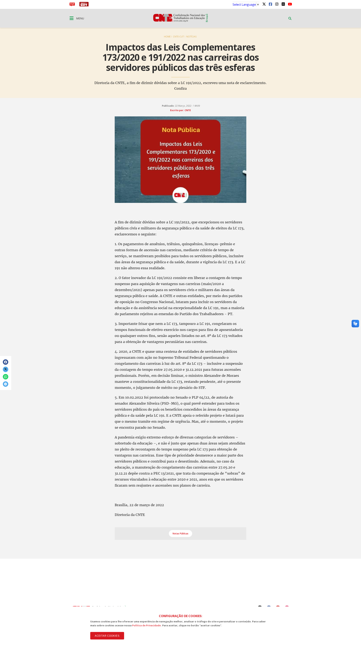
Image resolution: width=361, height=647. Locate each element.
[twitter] (264, 4)
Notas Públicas (180, 533)
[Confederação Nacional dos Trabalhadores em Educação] (180, 21)
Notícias (191, 36)
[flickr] (283, 4)
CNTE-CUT (178, 36)
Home (167, 36)
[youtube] (289, 4)
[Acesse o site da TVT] (72, 5)
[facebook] (270, 4)
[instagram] (277, 4)
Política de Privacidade (146, 625)
